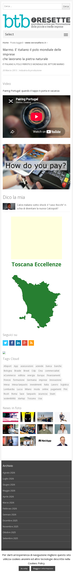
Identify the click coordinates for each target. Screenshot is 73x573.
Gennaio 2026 (9, 514)
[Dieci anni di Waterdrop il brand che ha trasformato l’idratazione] (28, 445)
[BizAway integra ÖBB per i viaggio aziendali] (10, 433)
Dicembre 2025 (10, 520)
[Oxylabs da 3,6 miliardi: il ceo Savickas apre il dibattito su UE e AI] (45, 433)
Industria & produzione (30, 70)
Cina (40, 370)
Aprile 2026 (8, 496)
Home (6, 42)
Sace (22, 393)
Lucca (19, 389)
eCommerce (10, 375)
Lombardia (9, 389)
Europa (40, 375)
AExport (7, 366)
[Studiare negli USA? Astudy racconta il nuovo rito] (28, 433)
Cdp (34, 370)
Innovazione (55, 380)
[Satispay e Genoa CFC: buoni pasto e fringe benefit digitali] (62, 433)
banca (49, 366)
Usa (40, 398)
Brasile (17, 370)
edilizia (21, 375)
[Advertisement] (36, 238)
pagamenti (56, 389)
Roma (14, 393)
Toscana (32, 398)
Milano (28, 389)
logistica (65, 384)
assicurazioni (27, 366)
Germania (31, 380)
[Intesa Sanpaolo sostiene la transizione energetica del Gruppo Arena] (10, 445)
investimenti (36, 384)
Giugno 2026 (9, 484)
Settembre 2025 (10, 538)
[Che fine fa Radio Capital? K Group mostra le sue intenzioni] (62, 421)
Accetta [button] (24, 568)
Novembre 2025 (10, 526)
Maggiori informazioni (43, 568)
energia (31, 375)
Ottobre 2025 (9, 532)
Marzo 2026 (8, 502)
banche (57, 366)
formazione (18, 380)
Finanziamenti (53, 375)
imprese (43, 380)
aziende (39, 366)
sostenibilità (9, 398)
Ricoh (6, 393)
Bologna (8, 370)
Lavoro (54, 384)
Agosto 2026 (9, 472)
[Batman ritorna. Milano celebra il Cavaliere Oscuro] (28, 421)
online (45, 389)
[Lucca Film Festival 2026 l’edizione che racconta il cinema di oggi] (10, 421)
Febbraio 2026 (10, 508)
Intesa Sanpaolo (20, 384)
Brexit (26, 370)
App (16, 366)
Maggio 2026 (9, 490)
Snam (52, 393)
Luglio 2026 (8, 478)
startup (21, 398)
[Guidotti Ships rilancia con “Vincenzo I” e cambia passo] (45, 421)
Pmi (65, 389)
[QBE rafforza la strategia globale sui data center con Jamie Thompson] (62, 445)
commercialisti (52, 370)
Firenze (7, 380)
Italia (46, 384)
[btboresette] (36, 25)
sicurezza (42, 393)
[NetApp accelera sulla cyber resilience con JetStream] (45, 445)
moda (37, 389)
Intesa (7, 384)
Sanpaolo (31, 393)
